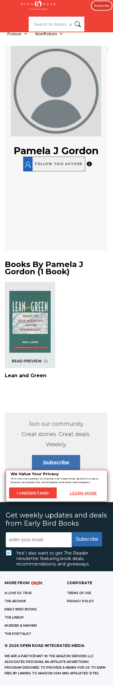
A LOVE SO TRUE (18, 593)
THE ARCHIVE (15, 601)
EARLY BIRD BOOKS (21, 609)
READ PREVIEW (27, 361)
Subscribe (101, 6)
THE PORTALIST (18, 634)
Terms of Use (79, 593)
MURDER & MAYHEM (21, 626)
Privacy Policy (80, 601)
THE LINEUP (14, 617)
